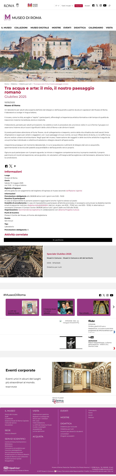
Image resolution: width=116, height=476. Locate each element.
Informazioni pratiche (41, 414)
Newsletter (9, 425)
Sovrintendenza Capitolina (29, 210)
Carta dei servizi (11, 423)
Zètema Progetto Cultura (68, 210)
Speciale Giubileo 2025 (59, 254)
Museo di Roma (26, 18)
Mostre (56, 27)
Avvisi (90, 415)
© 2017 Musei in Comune (45, 471)
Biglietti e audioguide (41, 416)
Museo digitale (40, 27)
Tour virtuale (84, 313)
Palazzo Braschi (10, 433)
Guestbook (9, 418)
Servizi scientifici (15, 439)
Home (7, 84)
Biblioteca (8, 446)
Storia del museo (11, 414)
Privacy (59, 471)
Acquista (78, 6)
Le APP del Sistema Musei (13, 312)
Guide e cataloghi (39, 427)
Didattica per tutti (25, 84)
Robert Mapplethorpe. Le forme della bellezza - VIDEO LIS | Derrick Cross (100, 344)
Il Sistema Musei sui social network (50, 311)
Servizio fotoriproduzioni (14, 452)
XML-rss (110, 471)
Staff (6, 416)
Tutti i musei (66, 6)
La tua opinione (38, 431)
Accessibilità (37, 429)
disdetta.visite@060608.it (37, 205)
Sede (8, 430)
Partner (91, 417)
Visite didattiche (39, 423)
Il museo (6, 27)
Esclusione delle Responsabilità (72, 471)
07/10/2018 (100, 329)
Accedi (87, 6)
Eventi (67, 27)
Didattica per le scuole (68, 427)
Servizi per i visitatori (40, 418)
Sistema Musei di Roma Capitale (17, 421)
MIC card (36, 421)
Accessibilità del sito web (98, 471)
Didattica (80, 27)
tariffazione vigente (74, 191)
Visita (109, 27)
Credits (86, 471)
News (90, 413)
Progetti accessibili (67, 436)
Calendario (96, 27)
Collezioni (21, 27)
